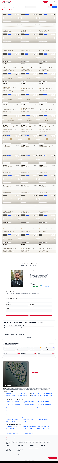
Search (23, 1)
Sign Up (45, 1)
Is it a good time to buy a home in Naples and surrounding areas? (14, 329)
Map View (55, 4)
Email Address (8, 304)
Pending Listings (10, 11)
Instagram (42, 448)
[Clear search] (49, 4)
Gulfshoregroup (8, 447)
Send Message (29, 315)
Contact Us (8, 449)
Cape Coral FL (19, 454)
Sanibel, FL (19, 450)
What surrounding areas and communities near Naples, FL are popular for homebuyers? (17, 327)
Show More (29, 337)
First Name (7, 300)
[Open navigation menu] (55, 2)
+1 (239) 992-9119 (33, 1)
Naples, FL (19, 447)
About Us (7, 448)
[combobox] (29, 298)
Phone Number (32, 304)
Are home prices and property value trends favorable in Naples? (14, 334)
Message (7, 308)
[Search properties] (51, 5)
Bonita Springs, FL (20, 451)
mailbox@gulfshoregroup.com (34, 448)
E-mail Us (40, 1)
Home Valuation (8, 450)
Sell (27, 1)
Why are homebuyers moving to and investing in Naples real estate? (14, 325)
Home (19, 1)
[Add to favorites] (18, 14)
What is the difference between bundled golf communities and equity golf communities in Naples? (19, 332)
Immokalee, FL (19, 448)
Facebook (42, 447)
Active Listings (4, 11)
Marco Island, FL (20, 449)
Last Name (31, 300)
